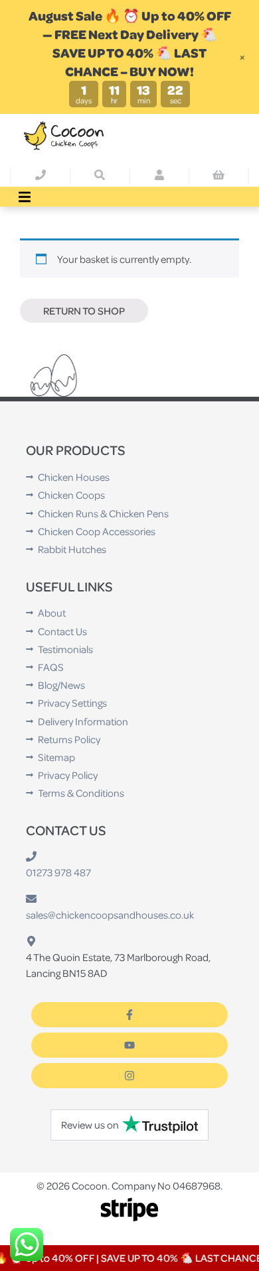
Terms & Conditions (81, 793)
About (52, 612)
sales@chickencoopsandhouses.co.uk (110, 914)
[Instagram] (129, 1075)
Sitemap (56, 757)
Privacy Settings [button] (72, 702)
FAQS (51, 667)
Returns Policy (69, 739)
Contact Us (62, 631)
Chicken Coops (71, 494)
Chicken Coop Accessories (96, 531)
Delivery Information (83, 721)
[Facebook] (129, 1014)
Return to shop (84, 310)
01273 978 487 (58, 872)
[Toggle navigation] (24, 197)
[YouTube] (129, 1045)
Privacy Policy (68, 775)
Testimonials (65, 649)
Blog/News (61, 685)
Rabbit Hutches (72, 549)
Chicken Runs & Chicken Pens (103, 513)
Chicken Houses (74, 477)
